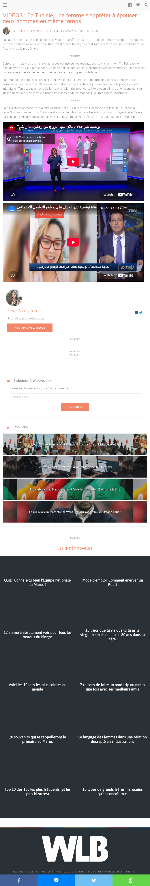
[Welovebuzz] (17, 5)
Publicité (47, 871)
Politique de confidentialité (76, 871)
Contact (131, 871)
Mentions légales (110, 871)
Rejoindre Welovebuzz (30, 327)
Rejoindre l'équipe (25, 871)
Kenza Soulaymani (29, 30)
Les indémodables (75, 548)
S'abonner (75, 407)
